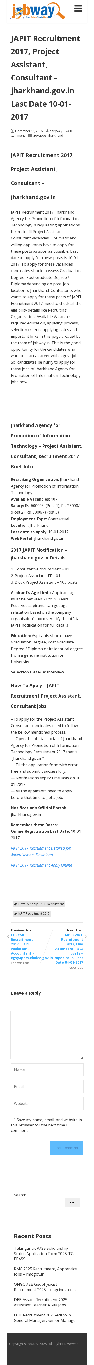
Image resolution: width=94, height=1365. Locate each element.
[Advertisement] (35, 402)
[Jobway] (37, 20)
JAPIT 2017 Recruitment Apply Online (41, 865)
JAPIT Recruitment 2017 (34, 914)
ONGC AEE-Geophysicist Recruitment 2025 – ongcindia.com (45, 1287)
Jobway (32, 1343)
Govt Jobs (40, 135)
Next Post (69, 946)
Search (20, 1195)
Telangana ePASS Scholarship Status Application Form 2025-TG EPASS (44, 1253)
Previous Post (29, 944)
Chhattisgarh (20, 963)
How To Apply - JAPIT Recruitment (41, 904)
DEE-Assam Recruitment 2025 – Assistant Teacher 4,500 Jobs (42, 1302)
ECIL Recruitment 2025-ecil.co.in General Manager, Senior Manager (45, 1317)
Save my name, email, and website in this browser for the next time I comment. (46, 1125)
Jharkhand (55, 135)
